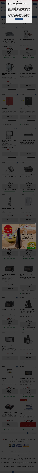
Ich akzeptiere (18, 18)
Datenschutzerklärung (25, 16)
